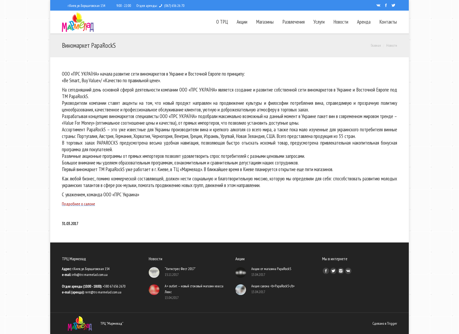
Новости (391, 45)
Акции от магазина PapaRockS (271, 268)
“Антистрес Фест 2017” (180, 268)
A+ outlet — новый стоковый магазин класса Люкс (194, 289)
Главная (376, 45)
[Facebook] (386, 5)
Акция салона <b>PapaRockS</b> (273, 286)
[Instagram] (341, 271)
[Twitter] (393, 5)
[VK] (378, 5)
